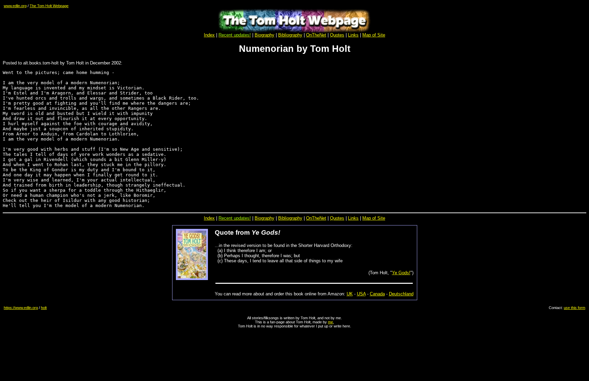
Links (353, 35)
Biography (264, 35)
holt (44, 308)
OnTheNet (316, 218)
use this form (574, 308)
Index (209, 35)
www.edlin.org (15, 6)
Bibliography (290, 218)
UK (350, 293)
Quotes (337, 35)
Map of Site (373, 35)
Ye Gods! (401, 272)
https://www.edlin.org (21, 308)
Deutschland (401, 293)
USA (361, 293)
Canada (377, 293)
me (330, 322)
